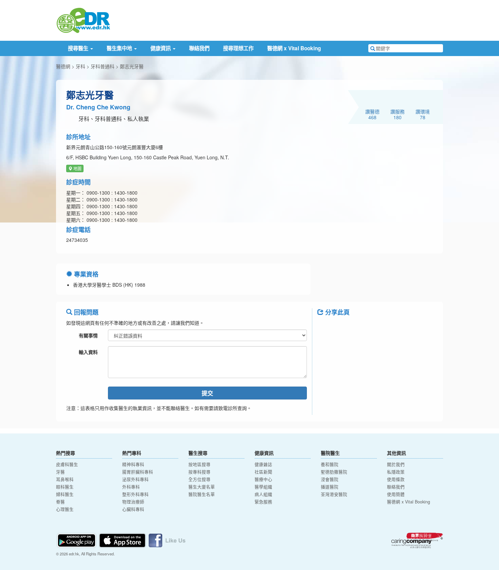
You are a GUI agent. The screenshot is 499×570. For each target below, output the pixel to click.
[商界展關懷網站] (417, 540)
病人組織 (263, 494)
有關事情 (88, 335)
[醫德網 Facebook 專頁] (167, 539)
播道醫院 (329, 487)
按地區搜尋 (199, 464)
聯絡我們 (199, 48)
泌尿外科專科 (135, 479)
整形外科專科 (135, 494)
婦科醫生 (65, 494)
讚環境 (422, 114)
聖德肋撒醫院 (334, 472)
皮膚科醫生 (67, 464)
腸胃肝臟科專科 (137, 472)
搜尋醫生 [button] (79, 48)
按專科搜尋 (199, 472)
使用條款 (396, 479)
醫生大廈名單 (201, 487)
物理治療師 (133, 502)
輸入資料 (88, 352)
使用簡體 (396, 494)
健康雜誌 (263, 464)
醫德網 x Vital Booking (294, 48)
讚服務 (397, 114)
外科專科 (131, 487)
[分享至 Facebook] (325, 327)
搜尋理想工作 (238, 48)
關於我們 (396, 464)
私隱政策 (396, 472)
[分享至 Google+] (361, 327)
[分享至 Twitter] (343, 327)
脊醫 (60, 502)
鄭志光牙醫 (132, 66)
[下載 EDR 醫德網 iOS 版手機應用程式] (123, 539)
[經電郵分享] (378, 327)
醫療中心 (263, 479)
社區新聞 (263, 472)
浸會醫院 (329, 479)
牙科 (80, 66)
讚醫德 (372, 114)
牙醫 (60, 472)
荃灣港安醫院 (334, 494)
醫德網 (63, 66)
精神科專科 (133, 464)
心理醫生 (65, 509)
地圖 (76, 168)
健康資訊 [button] (161, 48)
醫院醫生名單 (201, 494)
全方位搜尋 (199, 479)
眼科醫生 (65, 487)
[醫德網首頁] (83, 19)
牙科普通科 (102, 66)
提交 (207, 393)
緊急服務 (263, 502)
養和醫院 (329, 464)
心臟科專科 (133, 509)
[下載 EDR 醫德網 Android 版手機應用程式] (77, 539)
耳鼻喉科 (65, 479)
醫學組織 (263, 487)
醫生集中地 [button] (120, 48)
